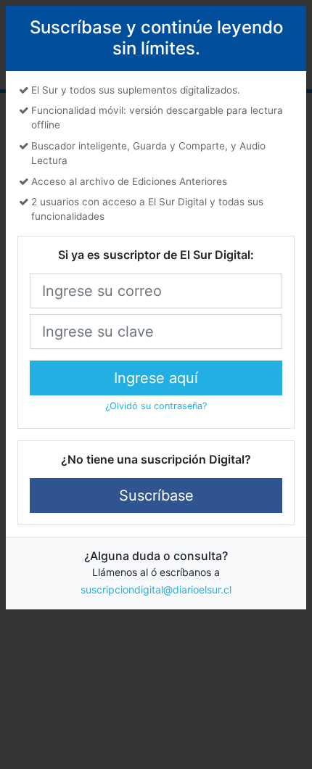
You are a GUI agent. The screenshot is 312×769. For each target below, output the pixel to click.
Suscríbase (156, 495)
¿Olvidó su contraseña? (156, 405)
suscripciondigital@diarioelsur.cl (156, 589)
